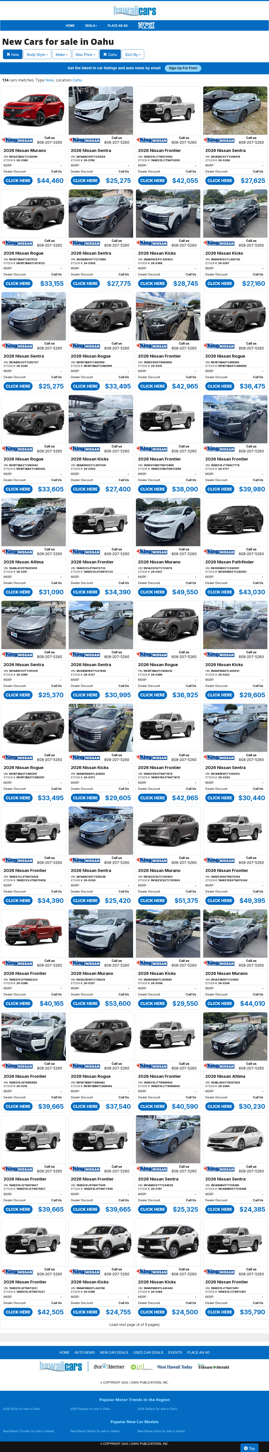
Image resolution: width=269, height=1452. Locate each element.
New (14, 54)
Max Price (85, 54)
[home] (134, 11)
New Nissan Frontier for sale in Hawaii (28, 1431)
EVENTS (175, 1352)
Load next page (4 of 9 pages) (134, 1324)
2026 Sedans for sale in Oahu (157, 1409)
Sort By (132, 54)
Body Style (36, 54)
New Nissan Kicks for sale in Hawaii (161, 1431)
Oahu (112, 54)
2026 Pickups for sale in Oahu (90, 1409)
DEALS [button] (90, 25)
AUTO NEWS (85, 1352)
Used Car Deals (148, 1352)
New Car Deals (114, 1352)
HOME (70, 25)
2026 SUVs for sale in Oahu (21, 1409)
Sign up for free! (183, 68)
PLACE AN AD (118, 25)
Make (61, 54)
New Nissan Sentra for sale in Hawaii (94, 1431)
